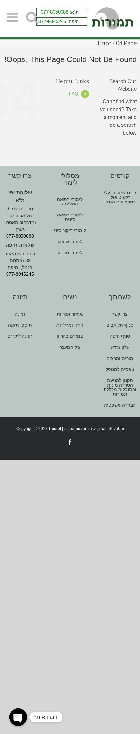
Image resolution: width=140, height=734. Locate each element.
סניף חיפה (120, 336)
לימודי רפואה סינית (70, 217)
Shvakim (116, 428)
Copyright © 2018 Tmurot (38, 428)
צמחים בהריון (70, 336)
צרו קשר (120, 314)
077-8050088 (54, 12)
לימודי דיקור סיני (70, 230)
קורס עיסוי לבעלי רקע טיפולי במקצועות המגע (120, 197)
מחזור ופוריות (70, 314)
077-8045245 (52, 21)
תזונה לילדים (20, 336)
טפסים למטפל (120, 369)
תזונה (20, 314)
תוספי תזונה (20, 325)
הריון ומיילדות (69, 325)
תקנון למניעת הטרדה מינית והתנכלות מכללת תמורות (120, 387)
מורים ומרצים (119, 358)
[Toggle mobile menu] (13, 17)
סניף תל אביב (120, 325)
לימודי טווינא (70, 252)
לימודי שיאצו (70, 241)
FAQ (73, 93)
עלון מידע (120, 347)
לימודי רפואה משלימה (70, 201)
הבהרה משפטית (120, 405)
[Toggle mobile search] (32, 17)
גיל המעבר (70, 347)
